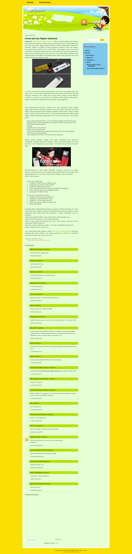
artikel (31, 305)
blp (31, 403)
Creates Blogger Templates (81, 550)
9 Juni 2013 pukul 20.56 (35, 398)
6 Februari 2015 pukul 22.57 (36, 445)
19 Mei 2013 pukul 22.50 (36, 300)
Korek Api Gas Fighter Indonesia (41, 38)
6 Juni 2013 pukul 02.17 (35, 374)
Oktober (89, 57)
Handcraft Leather (35, 437)
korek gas (33, 260)
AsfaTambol (36, 10)
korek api (32, 272)
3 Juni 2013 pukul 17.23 (35, 351)
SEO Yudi (33, 425)
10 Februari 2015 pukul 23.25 (37, 456)
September (90, 60)
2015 (86, 50)
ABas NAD (33, 328)
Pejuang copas (34, 283)
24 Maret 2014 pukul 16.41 (36, 432)
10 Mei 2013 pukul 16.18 (36, 278)
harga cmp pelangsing (36, 472)
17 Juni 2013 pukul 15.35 (36, 409)
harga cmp (33, 442)
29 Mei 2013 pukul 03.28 (36, 338)
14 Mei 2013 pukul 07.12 (36, 289)
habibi (31, 343)
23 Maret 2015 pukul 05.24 (36, 467)
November (89, 55)
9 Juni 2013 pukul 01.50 (35, 385)
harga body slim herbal (36, 461)
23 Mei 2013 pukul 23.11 (36, 311)
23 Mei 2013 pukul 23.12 (36, 323)
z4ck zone (33, 294)
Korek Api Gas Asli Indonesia (38, 414)
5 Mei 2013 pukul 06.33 (35, 255)
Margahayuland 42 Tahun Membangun (93, 65)
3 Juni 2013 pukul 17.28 (35, 362)
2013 (86, 53)
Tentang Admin (45, 2)
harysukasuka (34, 316)
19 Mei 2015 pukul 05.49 (36, 490)
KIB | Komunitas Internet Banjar (39, 379)
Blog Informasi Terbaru (36, 249)
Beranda (30, 2)
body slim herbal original (37, 483)
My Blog (77, 551)
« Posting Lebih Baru (31, 540)
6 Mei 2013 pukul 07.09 (35, 267)
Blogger (57, 543)
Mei (88, 62)
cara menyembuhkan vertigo (38, 450)
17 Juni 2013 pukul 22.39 (36, 420)
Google (68, 551)
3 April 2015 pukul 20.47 (35, 478)
